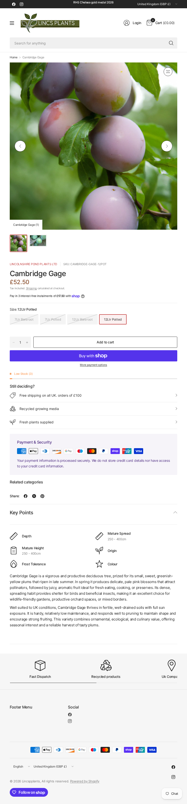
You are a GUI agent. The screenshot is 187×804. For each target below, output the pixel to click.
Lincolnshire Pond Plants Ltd (33, 264)
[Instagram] (21, 4)
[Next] (166, 146)
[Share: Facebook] (25, 496)
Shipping (31, 288)
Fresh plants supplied (36, 422)
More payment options (93, 365)
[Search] (171, 43)
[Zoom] (168, 71)
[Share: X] (34, 496)
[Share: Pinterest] (42, 496)
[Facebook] (14, 4)
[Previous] (20, 146)
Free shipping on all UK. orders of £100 (50, 395)
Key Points (21, 513)
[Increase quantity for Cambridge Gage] (27, 342)
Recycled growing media (39, 409)
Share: (14, 496)
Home (14, 57)
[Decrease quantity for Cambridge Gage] (13, 342)
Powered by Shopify (84, 781)
